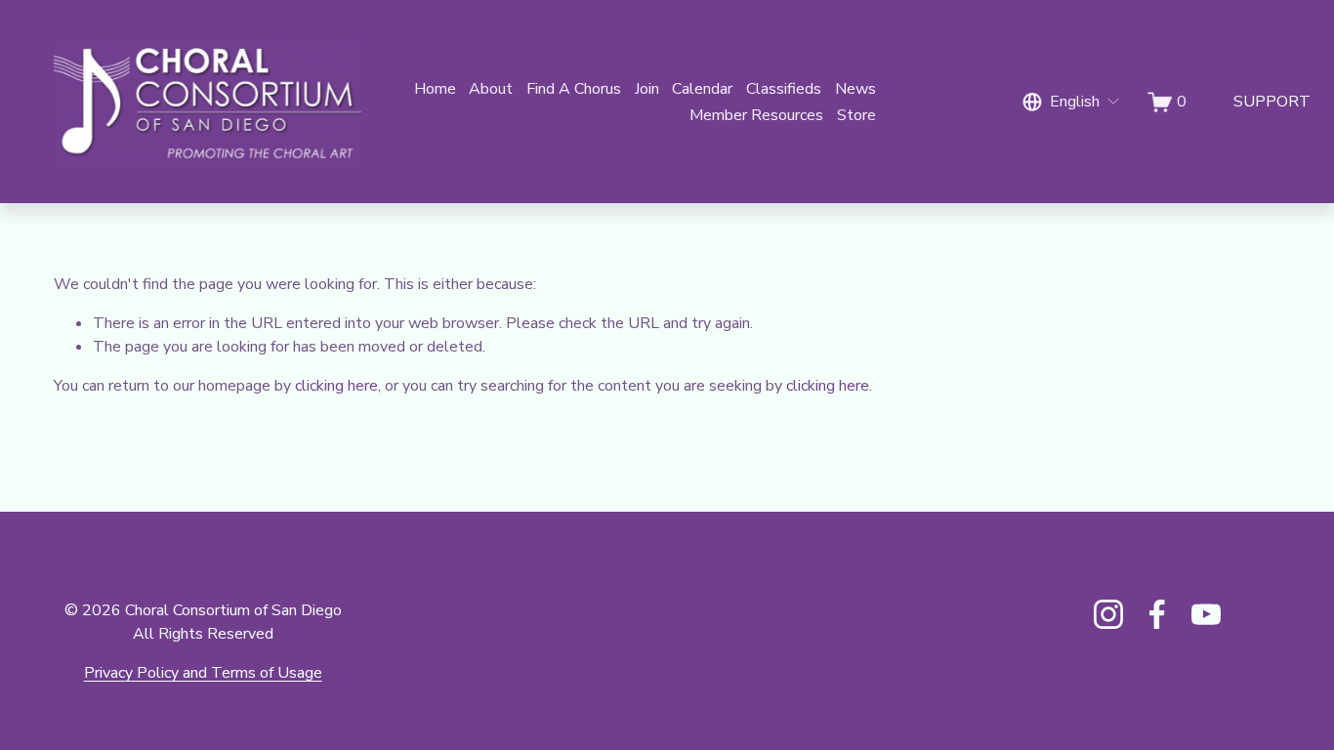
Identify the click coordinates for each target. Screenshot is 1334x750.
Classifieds (783, 89)
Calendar (702, 89)
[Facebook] (1157, 614)
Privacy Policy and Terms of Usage (203, 673)
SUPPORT (1272, 101)
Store (856, 115)
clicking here (336, 385)
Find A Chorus (573, 89)
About (491, 89)
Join (647, 89)
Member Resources (756, 115)
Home (435, 89)
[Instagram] (1108, 614)
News (855, 89)
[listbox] (1071, 102)
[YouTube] (1206, 614)
